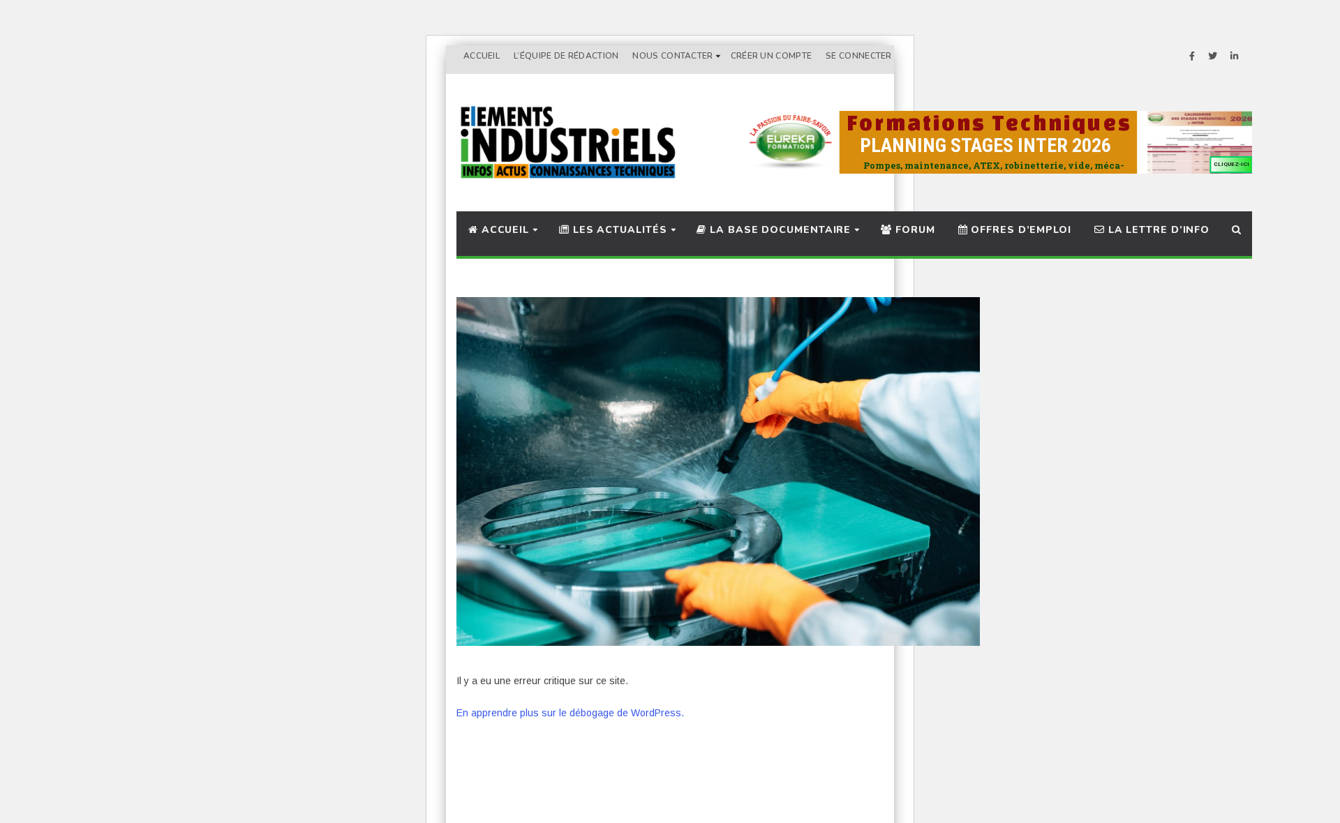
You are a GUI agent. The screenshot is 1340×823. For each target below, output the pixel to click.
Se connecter (859, 55)
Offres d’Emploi (1019, 229)
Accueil (481, 55)
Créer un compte (771, 55)
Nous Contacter (672, 55)
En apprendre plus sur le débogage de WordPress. (570, 712)
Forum (913, 229)
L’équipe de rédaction (566, 55)
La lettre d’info (1157, 229)
